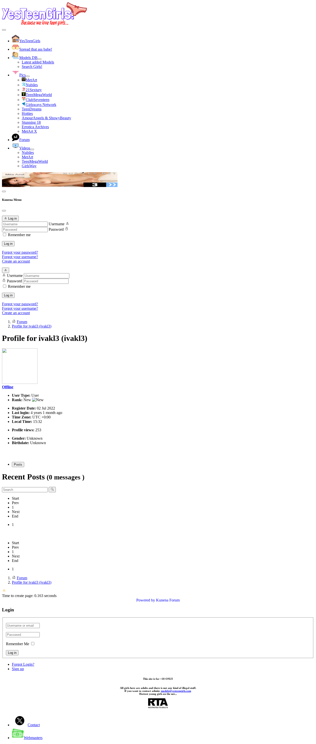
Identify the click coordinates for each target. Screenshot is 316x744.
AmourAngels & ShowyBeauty (46, 118)
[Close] (4, 210)
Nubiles (28, 152)
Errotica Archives (35, 127)
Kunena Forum (168, 600)
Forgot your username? (20, 257)
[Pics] (28, 76)
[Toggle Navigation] (4, 30)
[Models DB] (39, 59)
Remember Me (17, 644)
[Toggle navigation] (4, 191)
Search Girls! (32, 66)
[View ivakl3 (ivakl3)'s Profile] (20, 382)
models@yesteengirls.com (176, 690)
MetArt (27, 157)
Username (56, 224)
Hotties (27, 113)
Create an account (16, 261)
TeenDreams (31, 109)
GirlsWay (29, 166)
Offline (7, 387)
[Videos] (32, 149)
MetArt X (29, 131)
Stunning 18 (31, 122)
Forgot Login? (23, 664)
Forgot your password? (20, 252)
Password (56, 229)
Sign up (18, 669)
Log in (8, 244)
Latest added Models (38, 62)
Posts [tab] (18, 464)
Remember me (19, 235)
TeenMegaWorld (35, 161)
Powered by (145, 600)
